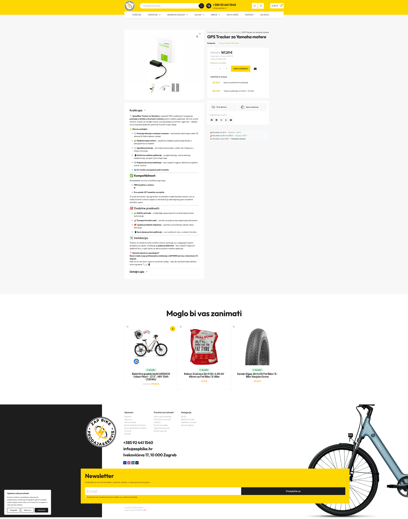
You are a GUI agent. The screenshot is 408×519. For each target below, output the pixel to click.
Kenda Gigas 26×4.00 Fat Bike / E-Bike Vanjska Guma (257, 375)
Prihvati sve (41, 510)
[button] (200, 34)
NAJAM (198, 15)
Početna (136, 15)
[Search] (201, 6)
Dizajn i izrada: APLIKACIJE (135, 510)
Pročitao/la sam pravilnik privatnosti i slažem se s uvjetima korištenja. (112, 497)
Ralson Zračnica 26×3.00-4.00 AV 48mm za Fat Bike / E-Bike (204, 375)
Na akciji (264, 15)
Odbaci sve (27, 510)
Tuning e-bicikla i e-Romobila (228, 32)
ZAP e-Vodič (232, 15)
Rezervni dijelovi (176, 15)
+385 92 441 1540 (224, 5)
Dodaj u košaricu (241, 69)
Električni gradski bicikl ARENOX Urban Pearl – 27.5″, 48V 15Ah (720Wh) (151, 376)
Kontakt (249, 15)
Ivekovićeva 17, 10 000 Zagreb (150, 454)
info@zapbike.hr (220, 8)
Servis (214, 15)
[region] (27, 502)
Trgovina (153, 15)
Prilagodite (13, 510)
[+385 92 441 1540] (208, 5)
